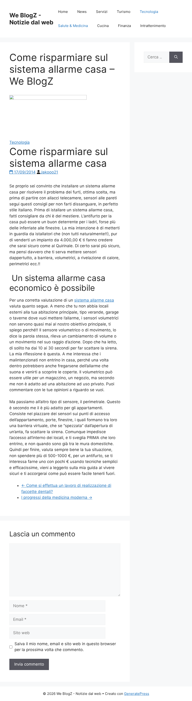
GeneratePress (136, 693)
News (82, 11)
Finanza (124, 25)
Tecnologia (149, 11)
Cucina (103, 25)
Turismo (123, 11)
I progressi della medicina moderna (56, 497)
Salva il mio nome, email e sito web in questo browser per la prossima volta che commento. (65, 646)
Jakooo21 (49, 172)
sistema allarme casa (94, 300)
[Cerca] (176, 57)
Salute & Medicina (73, 25)
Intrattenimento (153, 25)
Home (63, 11)
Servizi (101, 11)
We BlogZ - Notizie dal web (31, 19)
